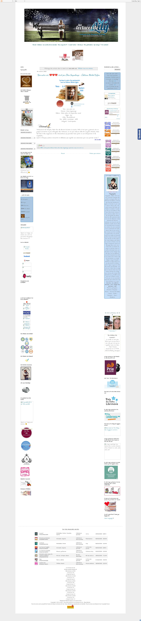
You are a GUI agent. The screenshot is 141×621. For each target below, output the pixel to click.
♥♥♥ (41, 148)
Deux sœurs (111, 96)
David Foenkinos (111, 97)
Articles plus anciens (95, 153)
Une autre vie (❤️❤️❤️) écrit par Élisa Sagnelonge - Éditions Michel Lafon (69, 75)
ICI (115, 81)
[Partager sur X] (52, 146)
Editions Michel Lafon (55, 148)
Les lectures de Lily (112, 110)
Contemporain (46, 148)
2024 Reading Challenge (112, 108)
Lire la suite (98, 140)
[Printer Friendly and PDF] (41, 146)
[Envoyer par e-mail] (47, 146)
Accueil (63, 153)
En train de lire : (112, 93)
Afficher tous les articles (85, 69)
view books (118, 118)
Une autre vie (80, 148)
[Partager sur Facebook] (54, 146)
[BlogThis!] (49, 146)
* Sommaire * (112, 331)
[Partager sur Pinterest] (56, 146)
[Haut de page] (140, 620)
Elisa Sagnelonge (64, 148)
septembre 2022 (72, 148)
